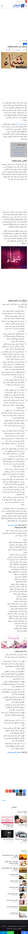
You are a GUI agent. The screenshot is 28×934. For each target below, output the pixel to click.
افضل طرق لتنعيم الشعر (13, 894)
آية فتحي (24, 49)
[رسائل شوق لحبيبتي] (21, 819)
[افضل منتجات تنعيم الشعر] (23, 902)
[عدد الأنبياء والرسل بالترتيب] (23, 908)
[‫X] (20, 791)
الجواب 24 (20, 124)
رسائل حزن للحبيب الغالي (8, 839)
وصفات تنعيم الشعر (20, 1)
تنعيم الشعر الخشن (14, 874)
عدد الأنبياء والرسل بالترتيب (12, 907)
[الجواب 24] (18, 5)
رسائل (20, 40)
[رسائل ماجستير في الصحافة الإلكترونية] (21, 834)
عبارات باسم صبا (13, 525)
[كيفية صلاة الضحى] (23, 915)
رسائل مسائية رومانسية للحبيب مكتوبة (8, 825)
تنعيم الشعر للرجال (14, 881)
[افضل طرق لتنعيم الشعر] (23, 895)
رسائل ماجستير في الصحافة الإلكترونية (21, 839)
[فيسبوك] (24, 791)
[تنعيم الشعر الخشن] (23, 876)
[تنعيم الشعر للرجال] (23, 883)
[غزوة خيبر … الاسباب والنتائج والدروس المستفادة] (23, 857)
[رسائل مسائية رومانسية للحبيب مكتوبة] (7, 819)
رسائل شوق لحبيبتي (22, 825)
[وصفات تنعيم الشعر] (23, 889)
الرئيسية (24, 40)
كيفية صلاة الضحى (14, 913)
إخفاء (14, 145)
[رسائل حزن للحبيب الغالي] (7, 834)
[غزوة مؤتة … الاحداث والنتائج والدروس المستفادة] (23, 870)
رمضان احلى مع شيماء (14, 752)
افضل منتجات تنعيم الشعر (12, 900)
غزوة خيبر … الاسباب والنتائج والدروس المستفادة (10, 856)
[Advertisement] (14, 24)
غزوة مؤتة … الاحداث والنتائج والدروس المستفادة (10, 869)
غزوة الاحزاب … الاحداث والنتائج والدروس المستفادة (11, 862)
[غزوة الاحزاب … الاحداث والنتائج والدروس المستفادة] (23, 863)
